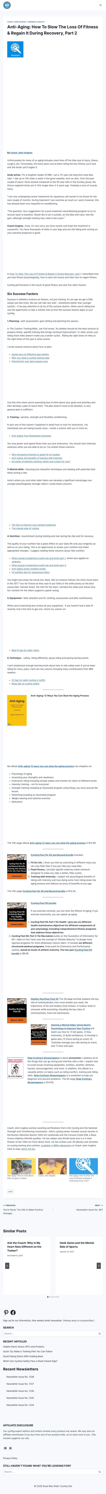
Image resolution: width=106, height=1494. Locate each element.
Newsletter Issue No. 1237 (20, 1384)
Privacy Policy (10, 1458)
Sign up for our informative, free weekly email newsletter (32, 1320)
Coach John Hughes (16, 22)
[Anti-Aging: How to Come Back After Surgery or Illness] (21, 1166)
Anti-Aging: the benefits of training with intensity (37, 458)
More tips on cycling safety (25, 683)
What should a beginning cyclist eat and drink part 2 (39, 565)
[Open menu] (100, 5)
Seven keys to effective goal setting (30, 354)
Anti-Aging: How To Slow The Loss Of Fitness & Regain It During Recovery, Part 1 (81, 1178)
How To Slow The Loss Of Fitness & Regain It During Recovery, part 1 (45, 274)
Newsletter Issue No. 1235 (20, 1398)
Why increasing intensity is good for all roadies (36, 454)
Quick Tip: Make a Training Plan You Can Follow (27, 1351)
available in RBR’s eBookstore (56, 1145)
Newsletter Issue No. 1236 (20, 1391)
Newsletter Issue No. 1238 (20, 1377)
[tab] (47, 1297)
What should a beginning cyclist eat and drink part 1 (39, 558)
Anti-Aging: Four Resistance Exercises (31, 436)
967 (10, 1192)
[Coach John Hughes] (52, 1166)
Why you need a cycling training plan (31, 358)
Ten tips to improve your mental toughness (34, 525)
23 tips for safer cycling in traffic (28, 680)
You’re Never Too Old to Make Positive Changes (23, 1209)
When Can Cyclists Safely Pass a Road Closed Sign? (30, 1361)
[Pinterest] (10, 1448)
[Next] (99, 1266)
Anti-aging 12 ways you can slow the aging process (46, 766)
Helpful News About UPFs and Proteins (23, 1346)
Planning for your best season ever (30, 361)
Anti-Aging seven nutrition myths (29, 569)
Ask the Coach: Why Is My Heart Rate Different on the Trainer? (24, 1246)
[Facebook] (5, 1448)
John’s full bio (28, 1149)
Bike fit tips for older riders (25, 650)
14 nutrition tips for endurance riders (31, 572)
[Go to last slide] (7, 1266)
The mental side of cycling (25, 528)
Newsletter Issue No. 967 (89, 1207)
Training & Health (36, 22)
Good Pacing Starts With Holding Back (23, 1356)
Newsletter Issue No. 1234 (20, 1405)
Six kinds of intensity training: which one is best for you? (41, 461)
